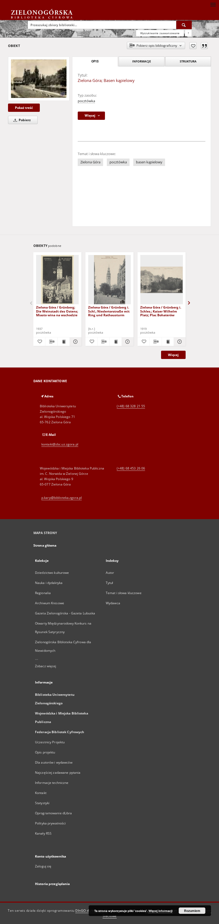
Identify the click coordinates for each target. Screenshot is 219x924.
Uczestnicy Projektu (50, 742)
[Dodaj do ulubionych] (193, 45)
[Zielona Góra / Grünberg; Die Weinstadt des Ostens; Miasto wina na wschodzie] (57, 280)
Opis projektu (45, 752)
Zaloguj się (43, 866)
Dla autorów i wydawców (53, 762)
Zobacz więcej (45, 666)
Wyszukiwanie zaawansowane (160, 33)
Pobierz (24, 120)
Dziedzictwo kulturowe (52, 572)
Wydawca (113, 603)
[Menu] (213, 4)
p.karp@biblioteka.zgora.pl (61, 497)
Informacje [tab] (141, 61)
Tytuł (109, 583)
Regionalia (43, 593)
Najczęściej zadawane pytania (57, 772)
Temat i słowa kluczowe (124, 593)
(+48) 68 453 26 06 (131, 468)
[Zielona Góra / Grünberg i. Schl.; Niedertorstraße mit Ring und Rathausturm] (109, 280)
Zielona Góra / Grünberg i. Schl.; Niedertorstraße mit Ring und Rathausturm (109, 311)
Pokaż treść (24, 107)
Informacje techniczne (52, 782)
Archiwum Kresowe (49, 603)
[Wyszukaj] (184, 25)
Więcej (173, 355)
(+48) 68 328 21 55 (131, 406)
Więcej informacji (160, 911)
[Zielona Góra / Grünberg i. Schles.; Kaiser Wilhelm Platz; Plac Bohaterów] (161, 280)
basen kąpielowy (149, 162)
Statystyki (42, 803)
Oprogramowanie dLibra (53, 813)
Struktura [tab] (188, 61)
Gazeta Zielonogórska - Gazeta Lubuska (65, 613)
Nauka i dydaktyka (48, 583)
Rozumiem (192, 910)
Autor (110, 572)
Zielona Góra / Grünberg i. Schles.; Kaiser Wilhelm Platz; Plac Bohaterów (160, 311)
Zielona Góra (90, 162)
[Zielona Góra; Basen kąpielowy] (39, 79)
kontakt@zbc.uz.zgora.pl (59, 444)
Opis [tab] (95, 61)
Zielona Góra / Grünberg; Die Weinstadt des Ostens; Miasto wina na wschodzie (57, 311)
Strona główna (45, 545)
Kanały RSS (43, 833)
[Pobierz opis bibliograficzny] (51, 341)
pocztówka (86, 101)
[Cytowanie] (204, 45)
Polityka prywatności (50, 823)
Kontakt (40, 793)
